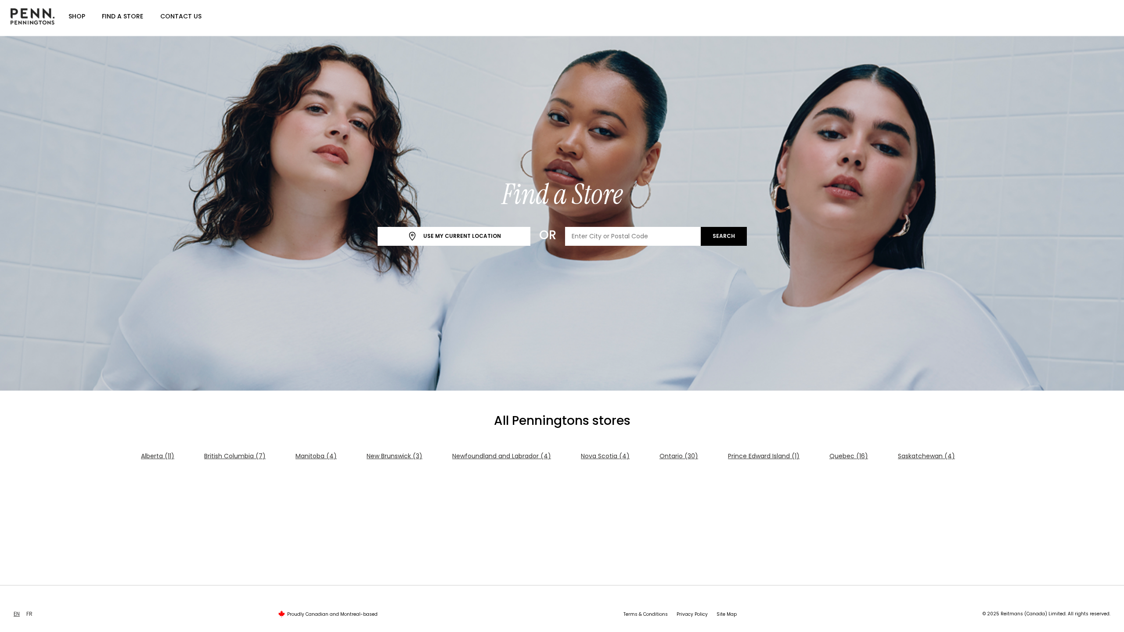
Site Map (727, 614)
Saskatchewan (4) (926, 456)
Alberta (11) (157, 456)
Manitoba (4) (316, 456)
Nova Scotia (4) (605, 456)
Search (724, 236)
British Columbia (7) (235, 456)
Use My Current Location (461, 236)
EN (17, 614)
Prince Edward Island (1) (764, 456)
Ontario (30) (678, 456)
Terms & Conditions (645, 614)
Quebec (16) (848, 456)
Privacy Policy (692, 614)
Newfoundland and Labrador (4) (501, 456)
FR (29, 614)
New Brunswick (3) (394, 456)
